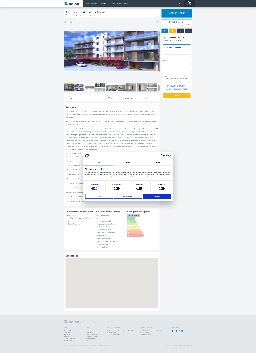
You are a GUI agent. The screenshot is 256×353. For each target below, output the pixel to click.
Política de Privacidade (179, 85)
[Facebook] (173, 331)
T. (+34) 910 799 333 (113, 334)
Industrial (67, 334)
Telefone (166, 68)
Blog (87, 340)
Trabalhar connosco (92, 336)
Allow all (157, 196)
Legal (80, 345)
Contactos (89, 332)
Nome (165, 53)
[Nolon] (71, 3)
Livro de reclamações (104, 345)
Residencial (67, 330)
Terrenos (66, 336)
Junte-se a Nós (122, 4)
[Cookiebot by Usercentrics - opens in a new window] (162, 155)
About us (88, 330)
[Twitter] (182, 331)
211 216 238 (176, 40)
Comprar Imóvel (92, 4)
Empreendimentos (69, 338)
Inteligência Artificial (90, 345)
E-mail (165, 60)
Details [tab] (128, 162)
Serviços (112, 4)
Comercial (67, 332)
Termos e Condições (172, 86)
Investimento (68, 340)
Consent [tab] (98, 162)
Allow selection (128, 196)
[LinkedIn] (176, 331)
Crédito (104, 4)
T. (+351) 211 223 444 (146, 334)
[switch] (117, 188)
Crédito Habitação (91, 334)
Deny (99, 196)
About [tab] (158, 162)
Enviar (177, 95)
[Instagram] (179, 331)
